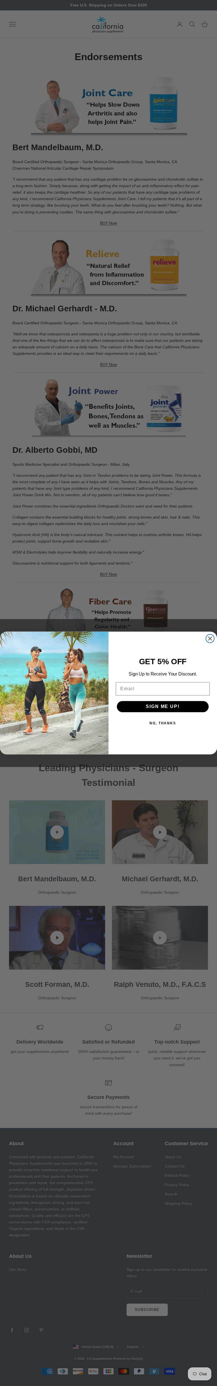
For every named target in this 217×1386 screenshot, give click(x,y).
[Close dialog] (210, 638)
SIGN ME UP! (162, 706)
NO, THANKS (162, 723)
